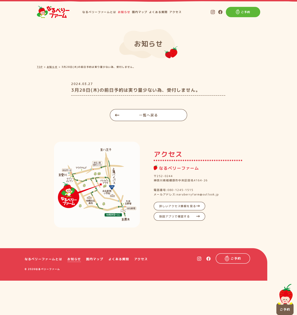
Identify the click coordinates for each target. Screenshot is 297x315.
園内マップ (139, 12)
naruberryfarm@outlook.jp (198, 194)
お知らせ (124, 12)
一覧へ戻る (148, 115)
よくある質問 (158, 12)
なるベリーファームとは (99, 12)
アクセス (175, 12)
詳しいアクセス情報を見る (177, 206)
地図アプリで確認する (174, 216)
